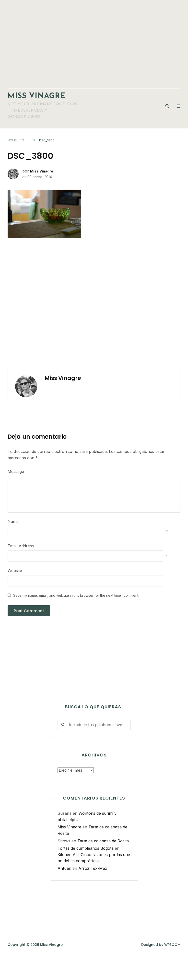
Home (12, 140)
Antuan (64, 868)
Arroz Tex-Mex (92, 868)
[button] (178, 106)
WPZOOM (172, 944)
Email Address (21, 545)
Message (16, 471)
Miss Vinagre (36, 96)
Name (13, 521)
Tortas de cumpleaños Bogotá (86, 848)
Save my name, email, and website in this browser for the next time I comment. (76, 595)
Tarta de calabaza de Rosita (103, 840)
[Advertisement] (94, 41)
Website (15, 570)
